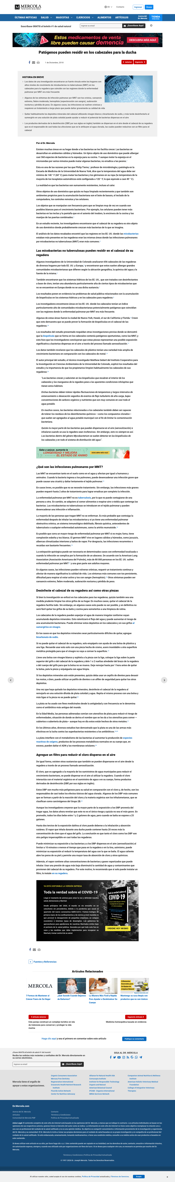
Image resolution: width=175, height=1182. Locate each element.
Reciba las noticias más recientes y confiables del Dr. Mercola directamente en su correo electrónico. (49, 1056)
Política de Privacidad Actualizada (65, 1118)
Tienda (155, 17)
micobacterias (131, 233)
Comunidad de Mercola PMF (24, 1118)
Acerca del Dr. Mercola (142, 17)
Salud (45, 17)
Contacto (54, 1112)
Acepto (139, 1177)
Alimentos (104, 17)
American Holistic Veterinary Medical (143, 1083)
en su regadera (60, 873)
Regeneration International (62, 1082)
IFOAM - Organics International (102, 1091)
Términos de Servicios (120, 1177)
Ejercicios (83, 17)
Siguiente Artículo (135, 1017)
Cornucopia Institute (97, 1079)
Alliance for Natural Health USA (102, 1076)
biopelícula (48, 336)
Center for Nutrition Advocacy (63, 1094)
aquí (63, 1143)
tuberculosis (84, 497)
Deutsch (109, 12)
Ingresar (138, 7)
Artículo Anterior (39, 1017)
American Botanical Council (100, 1088)
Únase (149, 7)
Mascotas (63, 17)
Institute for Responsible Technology (104, 1082)
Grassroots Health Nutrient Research (66, 1086)
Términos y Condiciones (60, 1115)
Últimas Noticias (26, 17)
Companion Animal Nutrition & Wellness (144, 1077)
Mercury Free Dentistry (60, 1079)
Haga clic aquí (49, 1038)
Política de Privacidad (90, 1177)
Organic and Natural (97, 1085)
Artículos (121, 17)
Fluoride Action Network (61, 1091)
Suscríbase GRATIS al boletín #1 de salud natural (46, 26)
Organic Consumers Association (64, 1076)
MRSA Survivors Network (99, 1094)
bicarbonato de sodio (47, 637)
